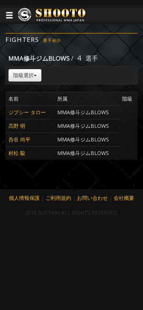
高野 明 (16, 125)
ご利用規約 (58, 197)
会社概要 (124, 197)
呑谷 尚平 (19, 139)
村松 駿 (16, 152)
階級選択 (23, 75)
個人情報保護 (24, 197)
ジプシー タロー (27, 112)
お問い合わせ (92, 197)
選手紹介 (52, 40)
